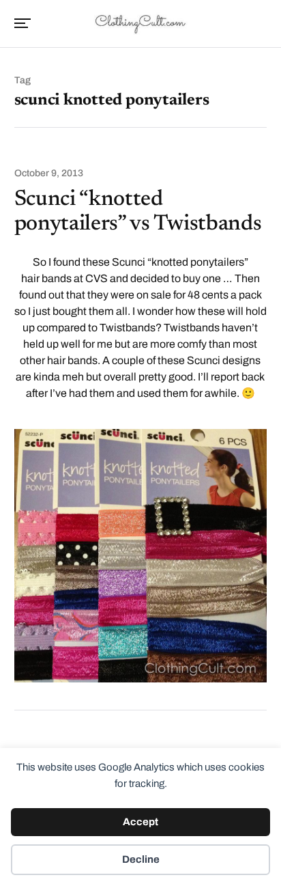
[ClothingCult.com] (140, 22)
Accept (140, 821)
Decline (141, 859)
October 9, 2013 (48, 173)
